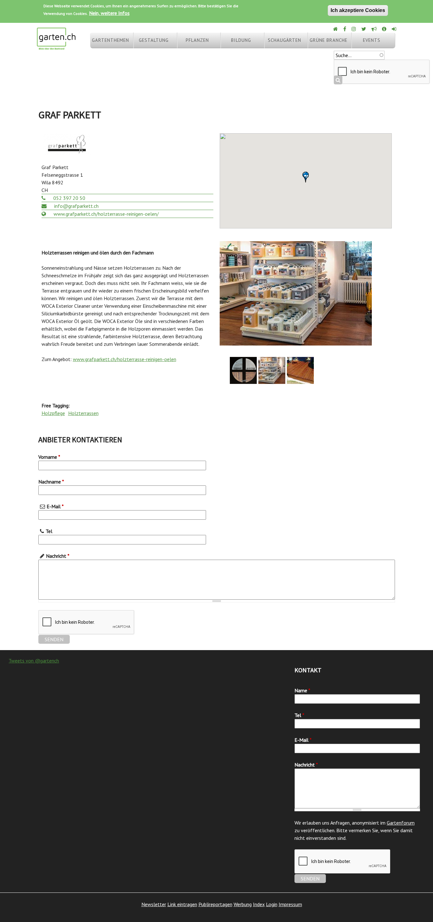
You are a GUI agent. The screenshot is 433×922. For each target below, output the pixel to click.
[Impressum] (384, 29)
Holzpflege (53, 413)
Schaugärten (284, 40)
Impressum (290, 904)
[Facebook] (345, 29)
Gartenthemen (110, 40)
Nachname (51, 481)
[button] (305, 177)
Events (371, 40)
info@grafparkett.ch (76, 206)
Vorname (49, 457)
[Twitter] (364, 29)
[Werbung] (375, 29)
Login (271, 904)
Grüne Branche (328, 40)
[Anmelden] (394, 29)
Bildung (241, 40)
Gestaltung (154, 40)
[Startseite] (56, 47)
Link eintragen (182, 904)
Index (259, 904)
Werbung (243, 904)
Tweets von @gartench (34, 660)
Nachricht (57, 556)
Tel (49, 531)
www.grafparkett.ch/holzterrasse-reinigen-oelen (124, 359)
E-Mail (55, 506)
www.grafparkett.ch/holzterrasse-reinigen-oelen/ (105, 214)
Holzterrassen (83, 413)
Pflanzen (197, 40)
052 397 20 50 (68, 198)
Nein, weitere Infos (109, 13)
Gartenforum (401, 823)
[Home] (336, 29)
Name (302, 690)
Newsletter (153, 904)
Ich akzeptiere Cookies (358, 10)
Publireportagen (215, 904)
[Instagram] (354, 29)
